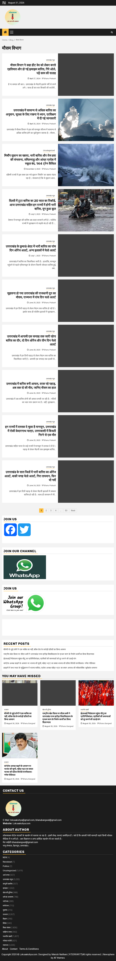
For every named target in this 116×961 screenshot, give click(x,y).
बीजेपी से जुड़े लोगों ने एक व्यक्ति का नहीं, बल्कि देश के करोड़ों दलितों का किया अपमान (35, 649)
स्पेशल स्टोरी (7, 941)
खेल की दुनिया (46, 710)
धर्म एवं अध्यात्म (8, 897)
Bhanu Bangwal (29, 723)
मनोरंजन (6, 905)
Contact (13, 949)
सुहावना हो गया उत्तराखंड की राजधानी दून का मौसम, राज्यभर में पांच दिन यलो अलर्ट (31, 295)
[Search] (112, 32)
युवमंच (5, 910)
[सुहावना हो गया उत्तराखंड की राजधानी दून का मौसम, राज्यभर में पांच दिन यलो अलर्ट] (86, 300)
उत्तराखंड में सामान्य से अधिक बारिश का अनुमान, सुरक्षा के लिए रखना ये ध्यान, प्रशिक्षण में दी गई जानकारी (31, 114)
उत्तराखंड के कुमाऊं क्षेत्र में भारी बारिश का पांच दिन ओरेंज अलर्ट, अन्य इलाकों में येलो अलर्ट (31, 248)
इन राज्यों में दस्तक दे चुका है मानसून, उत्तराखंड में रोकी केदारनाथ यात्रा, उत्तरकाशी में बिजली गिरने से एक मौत (30, 431)
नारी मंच (5, 901)
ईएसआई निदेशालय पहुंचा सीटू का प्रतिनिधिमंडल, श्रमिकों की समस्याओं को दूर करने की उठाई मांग (40, 658)
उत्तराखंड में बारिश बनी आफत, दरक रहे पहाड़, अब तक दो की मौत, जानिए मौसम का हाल (31, 386)
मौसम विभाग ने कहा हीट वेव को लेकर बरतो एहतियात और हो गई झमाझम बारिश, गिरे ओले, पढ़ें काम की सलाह (31, 69)
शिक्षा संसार (6, 927)
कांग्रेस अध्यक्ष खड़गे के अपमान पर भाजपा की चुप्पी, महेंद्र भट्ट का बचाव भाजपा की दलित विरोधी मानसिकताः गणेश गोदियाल (49, 663)
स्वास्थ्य (5, 945)
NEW (5, 857)
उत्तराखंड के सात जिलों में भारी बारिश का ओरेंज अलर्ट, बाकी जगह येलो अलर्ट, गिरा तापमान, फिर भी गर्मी (30, 476)
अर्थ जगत (6, 875)
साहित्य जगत (7, 932)
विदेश (5, 923)
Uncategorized (49, 150)
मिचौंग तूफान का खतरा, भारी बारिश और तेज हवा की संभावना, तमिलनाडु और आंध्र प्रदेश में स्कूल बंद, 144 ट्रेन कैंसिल (30, 159)
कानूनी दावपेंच (7, 884)
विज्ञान (5, 919)
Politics (6, 866)
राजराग (6, 710)
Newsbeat (7, 862)
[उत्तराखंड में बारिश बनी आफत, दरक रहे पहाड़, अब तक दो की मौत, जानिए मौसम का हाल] (86, 391)
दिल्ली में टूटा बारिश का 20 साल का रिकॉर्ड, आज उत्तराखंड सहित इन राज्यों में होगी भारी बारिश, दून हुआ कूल (32, 205)
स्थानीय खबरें (85, 710)
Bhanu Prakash (50, 79)
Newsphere (108, 954)
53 (66, 510)
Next (73, 510)
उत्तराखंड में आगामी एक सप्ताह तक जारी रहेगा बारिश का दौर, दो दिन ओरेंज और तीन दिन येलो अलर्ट (31, 340)
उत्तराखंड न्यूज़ (50, 60)
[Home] (5, 32)
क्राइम (5, 888)
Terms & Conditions (29, 949)
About (5, 949)
